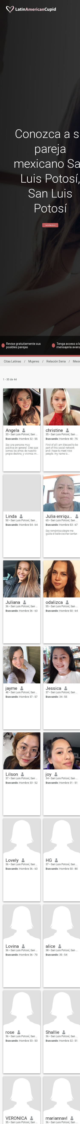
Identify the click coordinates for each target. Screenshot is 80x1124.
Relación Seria (56, 361)
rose (10, 1032)
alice (50, 946)
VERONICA (16, 1118)
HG (49, 860)
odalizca (54, 602)
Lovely (12, 860)
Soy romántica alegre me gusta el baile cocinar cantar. (61, 532)
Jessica (53, 688)
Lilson (12, 774)
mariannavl (56, 1118)
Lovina (12, 946)
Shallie (52, 1032)
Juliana (13, 602)
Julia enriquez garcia (59, 516)
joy (48, 774)
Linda (11, 516)
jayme (11, 688)
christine (54, 430)
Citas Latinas (12, 361)
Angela (12, 430)
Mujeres (33, 361)
